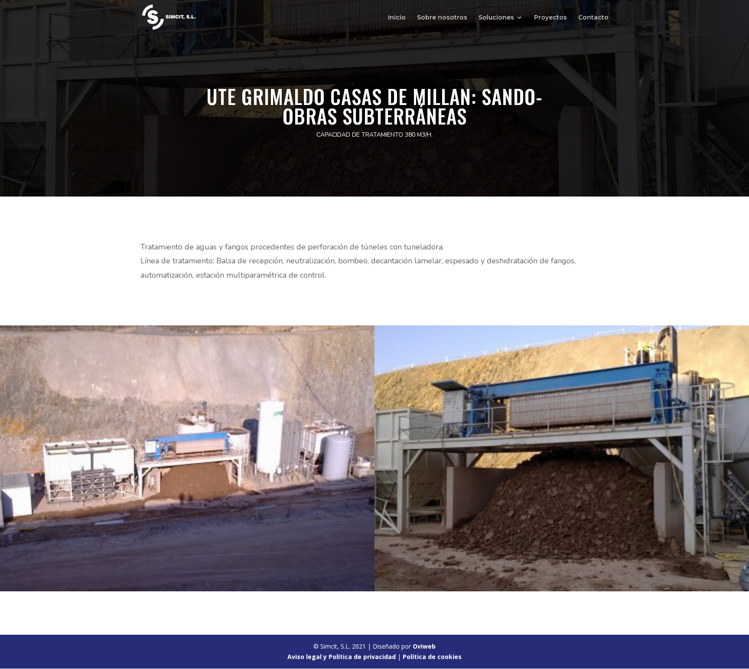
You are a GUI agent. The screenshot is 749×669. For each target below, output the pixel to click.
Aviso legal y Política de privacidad (341, 657)
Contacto (593, 17)
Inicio (397, 17)
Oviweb (424, 646)
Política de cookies (432, 657)
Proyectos (550, 17)
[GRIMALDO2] (561, 589)
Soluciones (496, 17)
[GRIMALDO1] (187, 589)
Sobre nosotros (442, 17)
